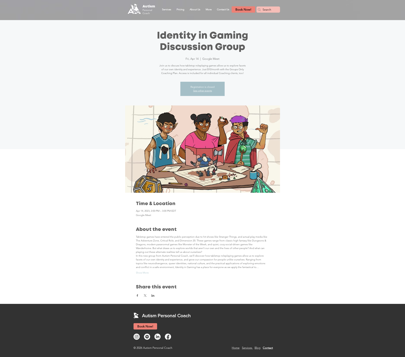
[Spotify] (147, 337)
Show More (142, 272)
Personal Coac (147, 12)
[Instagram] (137, 337)
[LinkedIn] (157, 337)
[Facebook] (168, 337)
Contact (268, 348)
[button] (166, 9)
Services (247, 348)
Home (236, 348)
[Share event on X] (145, 295)
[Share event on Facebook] (137, 295)
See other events (202, 90)
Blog (257, 348)
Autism (149, 6)
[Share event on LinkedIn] (152, 295)
